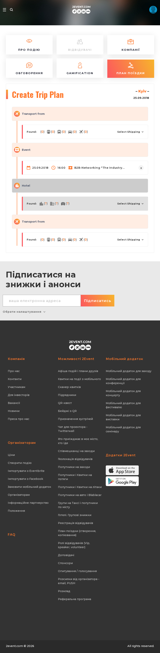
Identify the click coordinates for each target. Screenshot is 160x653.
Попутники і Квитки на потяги (75, 477)
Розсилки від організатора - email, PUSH (78, 581)
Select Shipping (128, 131)
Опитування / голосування (77, 571)
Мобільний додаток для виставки (123, 417)
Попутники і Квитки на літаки (80, 487)
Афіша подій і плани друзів (78, 371)
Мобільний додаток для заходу (128, 371)
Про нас (14, 371)
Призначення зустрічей (75, 419)
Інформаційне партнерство (28, 503)
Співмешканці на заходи (76, 451)
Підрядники (67, 395)
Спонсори (65, 563)
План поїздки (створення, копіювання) (77, 533)
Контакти (14, 379)
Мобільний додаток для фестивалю (123, 405)
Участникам (16, 387)
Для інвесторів (18, 395)
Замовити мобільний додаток (29, 487)
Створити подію (20, 463)
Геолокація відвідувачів (75, 459)
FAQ (11, 534)
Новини (14, 411)
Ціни (11, 455)
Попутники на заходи (74, 467)
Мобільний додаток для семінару (123, 429)
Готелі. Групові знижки (74, 515)
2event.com (14, 646)
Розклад (64, 591)
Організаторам (19, 495)
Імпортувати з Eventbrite (26, 471)
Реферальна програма (74, 599)
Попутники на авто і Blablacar (79, 495)
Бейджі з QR (67, 411)
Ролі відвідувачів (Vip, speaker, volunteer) (74, 545)
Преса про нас (18, 419)
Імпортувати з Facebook (25, 479)
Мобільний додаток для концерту (123, 393)
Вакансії (14, 403)
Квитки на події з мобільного (79, 379)
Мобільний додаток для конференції (123, 381)
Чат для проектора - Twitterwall (72, 429)
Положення (16, 511)
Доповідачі (66, 555)
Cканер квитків (69, 387)
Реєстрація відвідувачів (75, 523)
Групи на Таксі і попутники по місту (78, 505)
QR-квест (65, 403)
